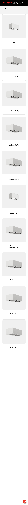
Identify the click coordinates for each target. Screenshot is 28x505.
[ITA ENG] (13, 3)
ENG (12, 8)
